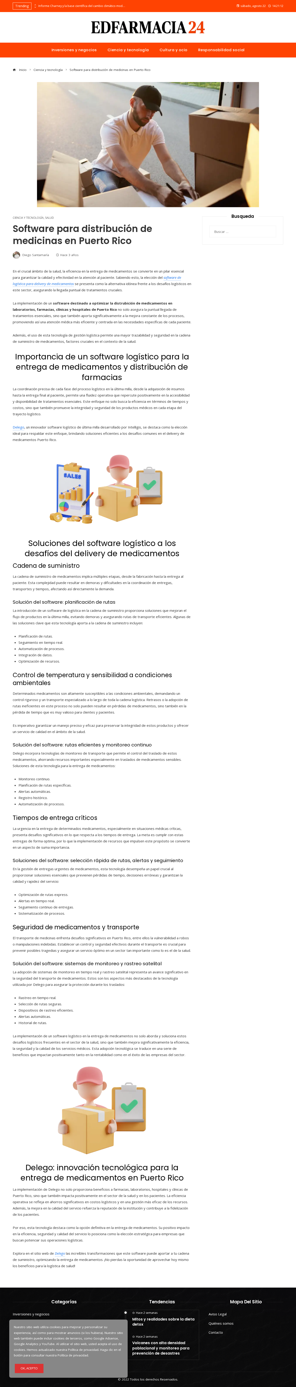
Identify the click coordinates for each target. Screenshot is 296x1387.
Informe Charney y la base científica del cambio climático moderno (82, 6)
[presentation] (35, 5)
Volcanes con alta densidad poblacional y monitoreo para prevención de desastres (160, 1348)
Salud (49, 217)
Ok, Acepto (29, 1368)
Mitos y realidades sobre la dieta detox (163, 1322)
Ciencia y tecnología (28, 217)
